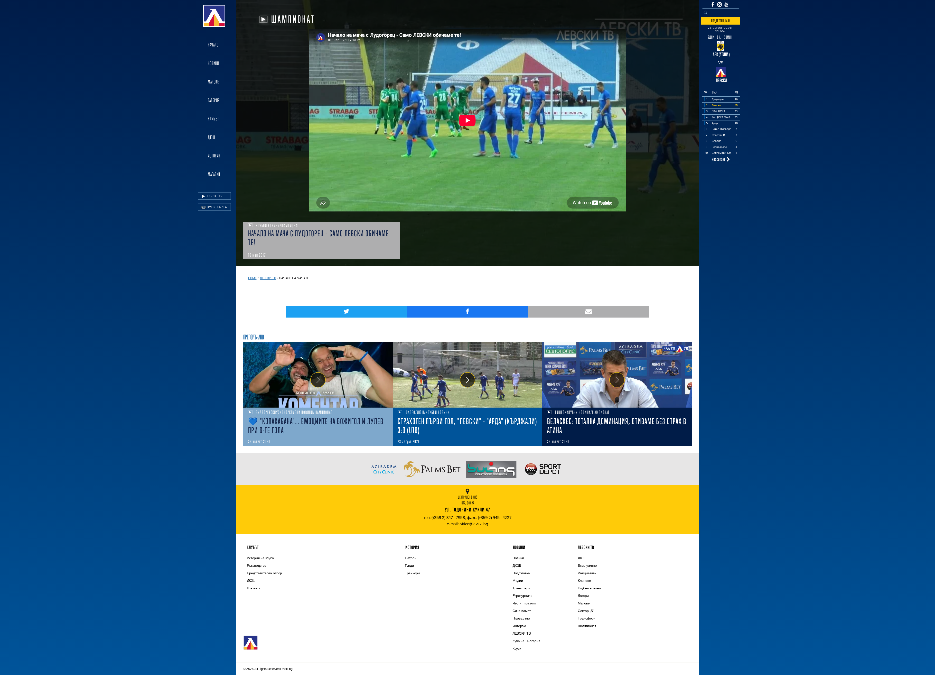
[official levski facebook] (713, 4)
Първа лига (521, 618)
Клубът (213, 118)
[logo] (214, 16)
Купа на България (526, 641)
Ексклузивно (587, 565)
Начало (213, 44)
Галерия (214, 100)
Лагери (583, 595)
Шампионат (587, 625)
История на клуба (260, 558)
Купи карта (216, 207)
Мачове (213, 81)
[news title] (318, 375)
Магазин (214, 174)
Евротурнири (523, 595)
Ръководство (256, 565)
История (214, 155)
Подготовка (521, 573)
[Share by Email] (589, 312)
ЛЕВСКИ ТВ (522, 633)
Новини (213, 63)
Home (252, 278)
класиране (719, 159)
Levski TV (214, 196)
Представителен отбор (264, 573)
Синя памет (522, 610)
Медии (518, 580)
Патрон (410, 558)
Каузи (517, 648)
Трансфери (521, 588)
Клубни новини (589, 588)
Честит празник (524, 603)
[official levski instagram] (719, 4)
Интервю (519, 625)
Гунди (409, 565)
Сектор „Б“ (586, 610)
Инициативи (587, 573)
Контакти (254, 588)
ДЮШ (211, 137)
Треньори (412, 573)
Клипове (584, 580)
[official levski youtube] (726, 4)
